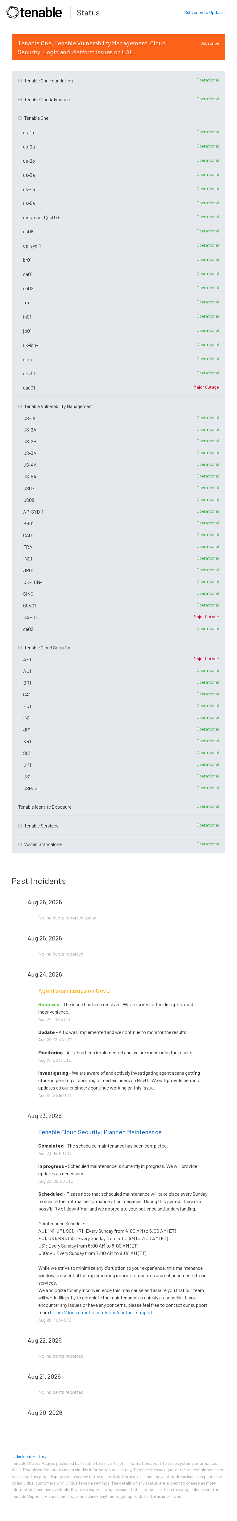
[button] (205, 12)
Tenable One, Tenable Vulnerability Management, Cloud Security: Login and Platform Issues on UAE (92, 47)
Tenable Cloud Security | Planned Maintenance (100, 1132)
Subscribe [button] (209, 43)
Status (88, 12)
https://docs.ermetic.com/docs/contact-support (101, 1312)
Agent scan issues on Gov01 (75, 990)
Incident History (29, 1456)
